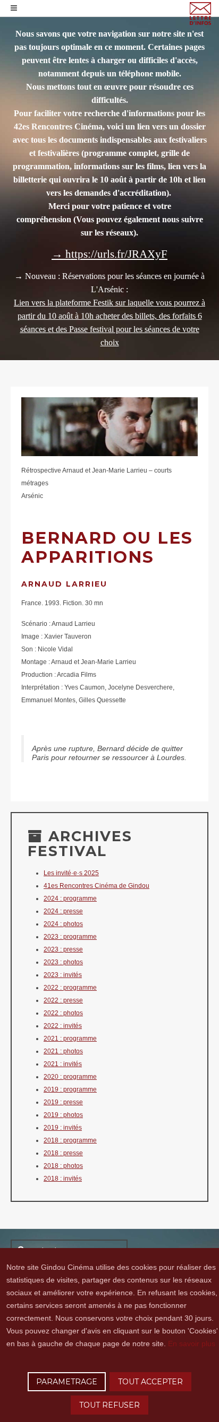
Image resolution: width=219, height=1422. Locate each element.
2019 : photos (63, 1115)
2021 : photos (63, 1051)
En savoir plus (191, 1343)
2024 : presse (63, 911)
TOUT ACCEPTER (150, 1381)
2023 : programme (70, 936)
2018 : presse (63, 1153)
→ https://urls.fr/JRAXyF (109, 254)
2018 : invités (63, 1178)
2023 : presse (63, 949)
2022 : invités (63, 1026)
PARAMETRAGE (66, 1381)
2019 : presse (63, 1102)
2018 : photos (63, 1166)
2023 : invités (63, 975)
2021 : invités (63, 1064)
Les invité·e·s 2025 (71, 873)
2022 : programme (70, 987)
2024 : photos (63, 924)
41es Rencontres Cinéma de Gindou (96, 885)
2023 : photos (63, 962)
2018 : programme (70, 1140)
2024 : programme (70, 898)
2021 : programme (70, 1038)
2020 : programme (70, 1076)
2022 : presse (63, 1000)
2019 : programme (70, 1089)
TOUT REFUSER (109, 1405)
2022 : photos (63, 1013)
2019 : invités (63, 1127)
